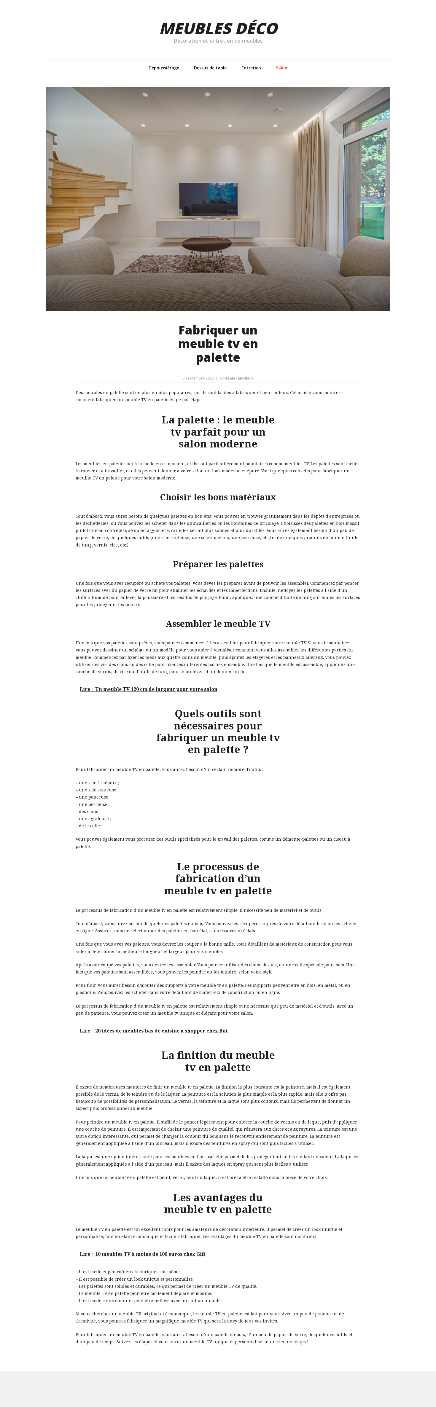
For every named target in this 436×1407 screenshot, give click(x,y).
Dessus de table (210, 68)
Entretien (251, 68)
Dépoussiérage (164, 68)
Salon (281, 68)
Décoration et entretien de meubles (218, 40)
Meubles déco (218, 28)
